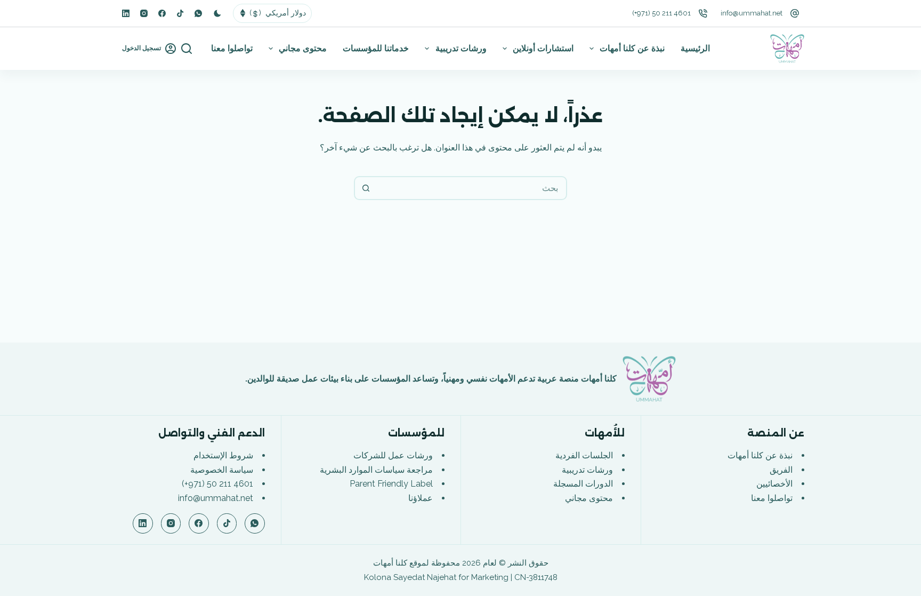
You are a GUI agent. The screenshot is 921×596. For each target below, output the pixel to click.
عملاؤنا (420, 498)
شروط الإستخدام (223, 455)
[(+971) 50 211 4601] (703, 13)
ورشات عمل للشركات (393, 455)
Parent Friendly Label (391, 484)
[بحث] (186, 48)
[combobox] (471, 188)
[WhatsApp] (198, 13)
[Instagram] (144, 13)
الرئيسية (695, 48)
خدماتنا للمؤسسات (376, 48)
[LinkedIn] (126, 13)
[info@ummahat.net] (794, 13)
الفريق (781, 470)
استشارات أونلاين (543, 48)
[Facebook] (162, 13)
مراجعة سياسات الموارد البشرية (376, 470)
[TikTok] (180, 13)
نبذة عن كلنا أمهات (632, 48)
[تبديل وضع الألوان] (217, 13)
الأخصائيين (774, 484)
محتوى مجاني (303, 48)
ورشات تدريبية (461, 48)
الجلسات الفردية (584, 455)
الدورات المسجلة (583, 484)
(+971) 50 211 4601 (661, 13)
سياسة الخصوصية (221, 470)
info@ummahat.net (751, 13)
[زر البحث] (366, 188)
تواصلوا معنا (232, 48)
